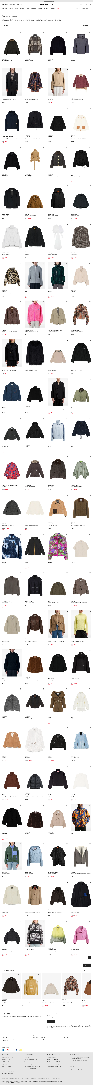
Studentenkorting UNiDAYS (53, 1061)
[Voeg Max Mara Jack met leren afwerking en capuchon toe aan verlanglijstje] (89, 108)
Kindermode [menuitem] (19, 4)
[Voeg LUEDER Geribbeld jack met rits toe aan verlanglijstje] (66, 263)
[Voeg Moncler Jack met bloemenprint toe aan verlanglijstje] (66, 534)
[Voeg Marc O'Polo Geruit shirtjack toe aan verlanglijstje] (89, 224)
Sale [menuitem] (58, 8)
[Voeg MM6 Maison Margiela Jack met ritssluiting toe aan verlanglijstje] (66, 843)
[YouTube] (81, 1069)
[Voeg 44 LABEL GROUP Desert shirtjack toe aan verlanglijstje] (20, 882)
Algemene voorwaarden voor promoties (11, 1071)
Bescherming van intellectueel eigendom (40, 1078)
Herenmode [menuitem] (12, 4)
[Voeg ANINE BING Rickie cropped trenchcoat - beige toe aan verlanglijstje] (66, 805)
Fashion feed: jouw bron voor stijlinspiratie (79, 1062)
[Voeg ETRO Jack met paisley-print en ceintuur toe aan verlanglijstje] (43, 69)
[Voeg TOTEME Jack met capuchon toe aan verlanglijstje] (66, 108)
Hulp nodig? (67, 1037)
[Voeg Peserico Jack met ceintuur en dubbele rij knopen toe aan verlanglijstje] (89, 572)
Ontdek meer (87, 970)
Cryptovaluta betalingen (7, 1068)
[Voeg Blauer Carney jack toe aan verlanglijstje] (66, 727)
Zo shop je (6, 1037)
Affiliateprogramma (51, 1057)
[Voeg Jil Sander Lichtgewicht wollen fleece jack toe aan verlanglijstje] (20, 495)
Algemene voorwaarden (14, 1078)
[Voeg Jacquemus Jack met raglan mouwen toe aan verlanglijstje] (20, 805)
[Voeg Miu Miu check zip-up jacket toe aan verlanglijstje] (89, 727)
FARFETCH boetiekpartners (31, 1059)
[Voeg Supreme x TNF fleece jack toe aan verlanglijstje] (20, 534)
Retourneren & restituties (7, 1064)
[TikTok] (74, 1069)
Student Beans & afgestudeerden (55, 1064)
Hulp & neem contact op (7, 1057)
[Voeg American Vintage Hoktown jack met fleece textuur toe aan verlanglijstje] (43, 302)
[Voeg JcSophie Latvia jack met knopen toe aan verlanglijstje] (89, 766)
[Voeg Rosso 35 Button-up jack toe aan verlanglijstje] (43, 805)
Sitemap (26, 1071)
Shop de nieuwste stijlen (49, 1)
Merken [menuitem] (11, 8)
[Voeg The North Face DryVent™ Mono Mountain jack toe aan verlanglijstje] (89, 340)
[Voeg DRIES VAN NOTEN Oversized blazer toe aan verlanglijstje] (20, 185)
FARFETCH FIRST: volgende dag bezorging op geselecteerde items (80, 1058)
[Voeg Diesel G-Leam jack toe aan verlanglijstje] (66, 766)
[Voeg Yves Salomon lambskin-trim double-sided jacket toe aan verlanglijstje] (66, 882)
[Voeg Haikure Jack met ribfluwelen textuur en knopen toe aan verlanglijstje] (20, 689)
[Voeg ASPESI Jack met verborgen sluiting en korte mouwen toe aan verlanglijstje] (89, 534)
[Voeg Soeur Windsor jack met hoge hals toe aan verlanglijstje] (66, 572)
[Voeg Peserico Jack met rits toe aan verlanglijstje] (66, 69)
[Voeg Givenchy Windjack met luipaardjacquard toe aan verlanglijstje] (20, 263)
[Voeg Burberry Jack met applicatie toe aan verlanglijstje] (89, 882)
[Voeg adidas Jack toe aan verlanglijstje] (66, 418)
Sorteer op (85, 25)
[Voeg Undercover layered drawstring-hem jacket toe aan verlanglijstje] (89, 69)
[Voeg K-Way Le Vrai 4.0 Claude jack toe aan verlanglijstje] (43, 534)
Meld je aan (51, 1021)
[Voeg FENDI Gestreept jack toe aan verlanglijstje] (43, 727)
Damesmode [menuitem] (5, 4)
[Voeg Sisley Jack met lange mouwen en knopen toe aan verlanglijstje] (20, 340)
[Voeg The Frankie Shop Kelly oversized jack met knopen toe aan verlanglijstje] (20, 572)
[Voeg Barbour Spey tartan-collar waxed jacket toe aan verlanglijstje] (66, 147)
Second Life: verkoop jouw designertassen (80, 1060)
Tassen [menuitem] (27, 8)
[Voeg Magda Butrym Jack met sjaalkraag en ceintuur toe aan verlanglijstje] (43, 147)
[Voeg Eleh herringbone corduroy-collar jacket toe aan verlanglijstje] (89, 495)
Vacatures (27, 1061)
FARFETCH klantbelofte (7, 1073)
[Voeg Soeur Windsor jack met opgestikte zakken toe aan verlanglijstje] (66, 32)
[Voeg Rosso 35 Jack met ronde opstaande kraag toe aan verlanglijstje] (43, 650)
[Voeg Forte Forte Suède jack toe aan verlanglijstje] (20, 727)
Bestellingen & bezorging (7, 1061)
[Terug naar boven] (89, 957)
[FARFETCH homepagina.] (46, 4)
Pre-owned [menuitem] (52, 8)
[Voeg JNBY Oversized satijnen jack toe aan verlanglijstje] (89, 147)
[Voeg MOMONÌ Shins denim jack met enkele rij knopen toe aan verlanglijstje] (20, 302)
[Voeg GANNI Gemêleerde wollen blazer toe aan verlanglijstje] (66, 689)
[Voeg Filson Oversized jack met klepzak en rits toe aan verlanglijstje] (89, 379)
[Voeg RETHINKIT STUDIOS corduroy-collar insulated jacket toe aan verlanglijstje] (20, 32)
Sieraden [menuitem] (40, 8)
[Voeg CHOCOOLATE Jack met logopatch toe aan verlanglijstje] (20, 224)
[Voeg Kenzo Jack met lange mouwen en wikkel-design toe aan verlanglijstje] (66, 379)
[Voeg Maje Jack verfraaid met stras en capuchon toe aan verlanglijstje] (89, 418)
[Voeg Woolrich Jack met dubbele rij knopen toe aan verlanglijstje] (43, 185)
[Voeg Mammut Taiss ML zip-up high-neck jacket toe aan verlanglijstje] (89, 611)
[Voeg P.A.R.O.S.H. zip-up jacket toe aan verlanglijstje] (66, 456)
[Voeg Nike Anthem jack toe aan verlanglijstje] (89, 805)
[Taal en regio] (80, 4)
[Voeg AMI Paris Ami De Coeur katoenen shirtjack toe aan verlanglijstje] (20, 379)
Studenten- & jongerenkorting (54, 1066)
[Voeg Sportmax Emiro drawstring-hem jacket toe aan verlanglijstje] (89, 263)
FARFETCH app (28, 1064)
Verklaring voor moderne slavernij (32, 1066)
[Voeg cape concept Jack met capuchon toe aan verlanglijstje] (89, 185)
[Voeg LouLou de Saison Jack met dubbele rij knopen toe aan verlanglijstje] (89, 650)
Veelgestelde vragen (39, 1037)
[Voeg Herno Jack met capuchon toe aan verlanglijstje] (66, 340)
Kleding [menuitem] (16, 8)
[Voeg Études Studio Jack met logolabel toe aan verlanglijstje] (66, 650)
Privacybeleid (56, 1026)
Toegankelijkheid (25, 1078)
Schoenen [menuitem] (22, 8)
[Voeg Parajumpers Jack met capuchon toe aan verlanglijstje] (43, 843)
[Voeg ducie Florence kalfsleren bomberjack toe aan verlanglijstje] (43, 611)
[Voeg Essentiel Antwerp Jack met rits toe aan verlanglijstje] (89, 921)
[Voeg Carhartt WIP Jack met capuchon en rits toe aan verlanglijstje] (43, 456)
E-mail (48, 1015)
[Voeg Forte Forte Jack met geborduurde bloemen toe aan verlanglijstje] (43, 495)
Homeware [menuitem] (46, 8)
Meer (60, 20)
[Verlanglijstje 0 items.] (86, 4)
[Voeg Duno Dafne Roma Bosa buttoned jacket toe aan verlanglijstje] (43, 379)
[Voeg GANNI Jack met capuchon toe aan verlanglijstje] (43, 418)
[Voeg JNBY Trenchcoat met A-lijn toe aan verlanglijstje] (20, 611)
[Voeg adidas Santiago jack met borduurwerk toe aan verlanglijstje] (89, 689)
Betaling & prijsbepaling (7, 1066)
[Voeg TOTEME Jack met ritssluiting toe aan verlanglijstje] (43, 689)
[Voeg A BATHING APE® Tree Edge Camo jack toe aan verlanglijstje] (43, 921)
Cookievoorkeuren (55, 1078)
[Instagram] (71, 1069)
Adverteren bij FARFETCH (30, 1068)
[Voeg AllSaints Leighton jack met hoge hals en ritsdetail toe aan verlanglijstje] (20, 766)
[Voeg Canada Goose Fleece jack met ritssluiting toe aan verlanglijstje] (66, 495)
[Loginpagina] (83, 4)
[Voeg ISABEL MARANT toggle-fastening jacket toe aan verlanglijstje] (43, 572)
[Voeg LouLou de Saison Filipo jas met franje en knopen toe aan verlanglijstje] (43, 340)
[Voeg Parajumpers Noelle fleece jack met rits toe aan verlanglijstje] (66, 185)
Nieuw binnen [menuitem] (5, 8)
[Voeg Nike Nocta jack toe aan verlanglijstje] (43, 224)
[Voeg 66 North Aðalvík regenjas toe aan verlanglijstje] (89, 32)
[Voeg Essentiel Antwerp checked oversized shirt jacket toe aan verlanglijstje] (89, 302)
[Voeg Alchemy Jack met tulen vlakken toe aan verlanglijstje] (66, 224)
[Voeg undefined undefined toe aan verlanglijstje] (19, 974)
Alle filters (5, 25)
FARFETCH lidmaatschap (53, 1059)
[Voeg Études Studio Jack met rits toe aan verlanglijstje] (20, 418)
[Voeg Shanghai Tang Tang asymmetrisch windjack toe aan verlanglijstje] (89, 456)
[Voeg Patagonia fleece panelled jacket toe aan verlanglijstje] (20, 843)
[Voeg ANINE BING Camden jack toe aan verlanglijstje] (20, 147)
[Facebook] (78, 1069)
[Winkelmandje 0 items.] (89, 4)
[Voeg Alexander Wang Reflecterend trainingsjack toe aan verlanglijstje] (66, 921)
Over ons (27, 1057)
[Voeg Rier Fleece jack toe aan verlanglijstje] (43, 263)
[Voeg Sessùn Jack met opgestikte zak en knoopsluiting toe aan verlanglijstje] (66, 611)
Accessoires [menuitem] (33, 8)
